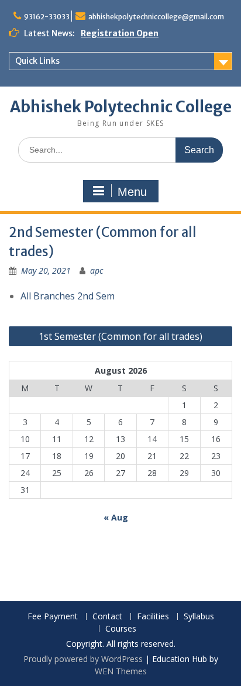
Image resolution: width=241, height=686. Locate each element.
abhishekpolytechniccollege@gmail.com (156, 16)
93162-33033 (47, 16)
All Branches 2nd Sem (67, 295)
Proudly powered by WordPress (83, 658)
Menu (132, 191)
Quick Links (37, 61)
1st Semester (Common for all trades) (120, 336)
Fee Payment (52, 616)
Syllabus (199, 616)
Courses (120, 629)
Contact (107, 616)
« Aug (116, 517)
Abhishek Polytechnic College (121, 106)
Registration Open (120, 33)
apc (96, 270)
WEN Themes (121, 671)
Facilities (153, 616)
